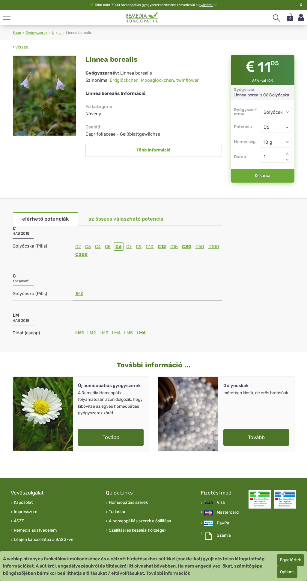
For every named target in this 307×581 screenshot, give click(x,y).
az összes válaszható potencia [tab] (125, 219)
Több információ (153, 150)
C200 (81, 254)
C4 (98, 246)
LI (59, 33)
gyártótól (205, 5)
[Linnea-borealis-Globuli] (44, 96)
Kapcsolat (23, 502)
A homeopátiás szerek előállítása (140, 521)
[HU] (142, 17)
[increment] (287, 154)
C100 (213, 246)
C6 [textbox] (266, 127)
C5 (108, 246)
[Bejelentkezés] (301, 17)
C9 (139, 246)
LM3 (104, 333)
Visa (221, 502)
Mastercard (228, 512)
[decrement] (287, 160)
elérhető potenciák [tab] (45, 219)
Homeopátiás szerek (128, 502)
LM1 (79, 333)
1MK (79, 293)
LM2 (91, 333)
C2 (78, 246)
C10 (150, 246)
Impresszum (25, 512)
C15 (174, 246)
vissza (21, 47)
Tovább (111, 437)
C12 (162, 246)
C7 (129, 246)
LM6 (141, 333)
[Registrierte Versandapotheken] (260, 499)
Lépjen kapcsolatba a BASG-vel (44, 540)
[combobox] (276, 127)
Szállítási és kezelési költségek (137, 530)
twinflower (187, 80)
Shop (17, 33)
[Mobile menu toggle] (6, 18)
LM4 (116, 333)
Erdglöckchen (124, 80)
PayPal (223, 523)
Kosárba (262, 175)
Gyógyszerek (36, 33)
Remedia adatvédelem (35, 530)
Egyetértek (290, 559)
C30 (186, 246)
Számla (224, 535)
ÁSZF (19, 521)
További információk (168, 573)
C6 (118, 246)
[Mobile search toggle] (276, 18)
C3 (88, 246)
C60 (199, 246)
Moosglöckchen (157, 80)
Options (287, 571)
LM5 (128, 333)
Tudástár (117, 512)
